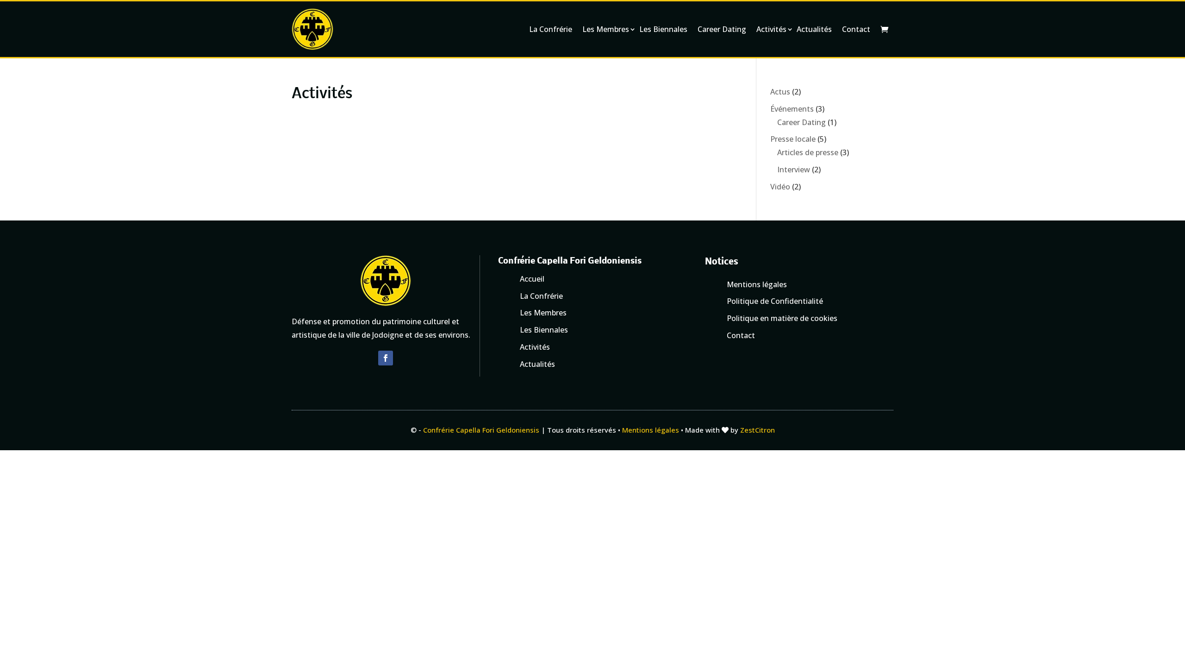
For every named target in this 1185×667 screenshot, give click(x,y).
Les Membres (605, 29)
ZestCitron (757, 429)
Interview (793, 169)
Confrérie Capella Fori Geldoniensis (481, 429)
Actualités (814, 29)
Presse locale (793, 139)
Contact (856, 29)
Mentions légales (650, 429)
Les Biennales (663, 29)
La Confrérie (550, 29)
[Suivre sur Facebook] (385, 358)
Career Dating (722, 29)
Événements (792, 109)
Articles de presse (807, 152)
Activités (771, 29)
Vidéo (780, 187)
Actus (780, 92)
